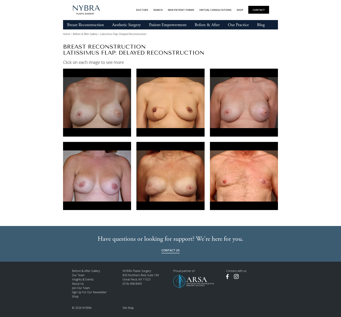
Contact (259, 10)
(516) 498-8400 (132, 284)
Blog (261, 24)
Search (158, 10)
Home (66, 34)
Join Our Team (81, 288)
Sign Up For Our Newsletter (89, 292)
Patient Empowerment (167, 24)
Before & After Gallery (85, 34)
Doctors (142, 10)
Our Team (78, 275)
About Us (78, 284)
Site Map (128, 308)
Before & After (207, 24)
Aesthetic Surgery (126, 24)
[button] (97, 103)
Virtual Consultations (215, 10)
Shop (240, 10)
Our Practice (238, 24)
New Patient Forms (181, 10)
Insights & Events (83, 279)
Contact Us (170, 250)
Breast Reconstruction (85, 24)
